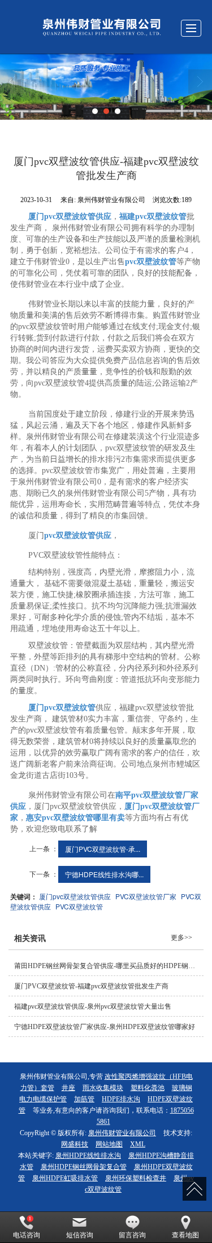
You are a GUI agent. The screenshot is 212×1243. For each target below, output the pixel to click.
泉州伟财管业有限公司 (122, 1133)
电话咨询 (26, 1235)
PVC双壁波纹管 (79, 906)
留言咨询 (132, 1235)
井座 (68, 1088)
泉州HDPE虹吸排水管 (65, 1178)
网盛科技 (74, 1144)
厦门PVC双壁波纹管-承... (102, 849)
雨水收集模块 (103, 1088)
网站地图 (109, 1144)
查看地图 (185, 1235)
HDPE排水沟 (121, 1099)
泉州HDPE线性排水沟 (88, 1155)
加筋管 (84, 1099)
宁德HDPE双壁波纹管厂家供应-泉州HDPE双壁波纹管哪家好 (104, 1027)
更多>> (181, 938)
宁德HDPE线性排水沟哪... (104, 874)
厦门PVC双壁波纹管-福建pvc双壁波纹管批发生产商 (91, 986)
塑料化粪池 (148, 1088)
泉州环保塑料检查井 (135, 1178)
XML (137, 1144)
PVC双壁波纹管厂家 (145, 896)
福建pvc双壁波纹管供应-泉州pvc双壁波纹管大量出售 (92, 1006)
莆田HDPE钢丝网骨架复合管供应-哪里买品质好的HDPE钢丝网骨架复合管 (109, 966)
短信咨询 (79, 1235)
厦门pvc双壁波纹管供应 (75, 896)
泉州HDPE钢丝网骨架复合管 (84, 1167)
